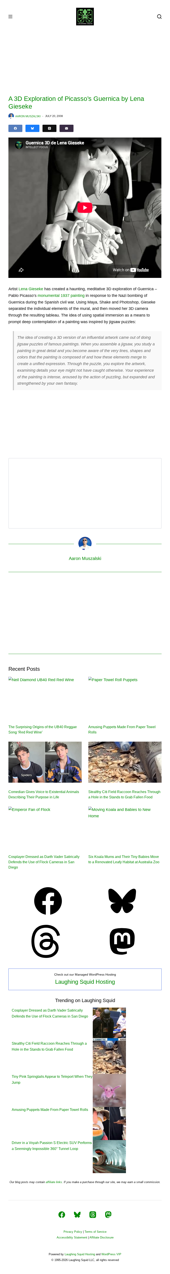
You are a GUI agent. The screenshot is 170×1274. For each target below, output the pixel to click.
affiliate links (54, 1182)
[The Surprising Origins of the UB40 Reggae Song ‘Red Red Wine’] (45, 697)
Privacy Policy (73, 1231)
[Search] (159, 16)
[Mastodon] (122, 956)
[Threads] (49, 128)
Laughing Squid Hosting (85, 981)
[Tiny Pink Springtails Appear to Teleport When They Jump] (109, 1090)
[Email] (66, 128)
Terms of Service (95, 1231)
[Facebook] (15, 128)
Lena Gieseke (31, 289)
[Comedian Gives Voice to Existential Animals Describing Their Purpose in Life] (45, 762)
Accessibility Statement (72, 1237)
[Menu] (10, 17)
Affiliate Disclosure (101, 1237)
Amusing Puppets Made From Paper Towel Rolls (50, 1110)
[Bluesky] (32, 128)
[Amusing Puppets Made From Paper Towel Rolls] (125, 697)
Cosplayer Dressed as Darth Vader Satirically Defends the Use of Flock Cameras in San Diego (43, 862)
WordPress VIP (111, 1254)
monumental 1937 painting (61, 295)
